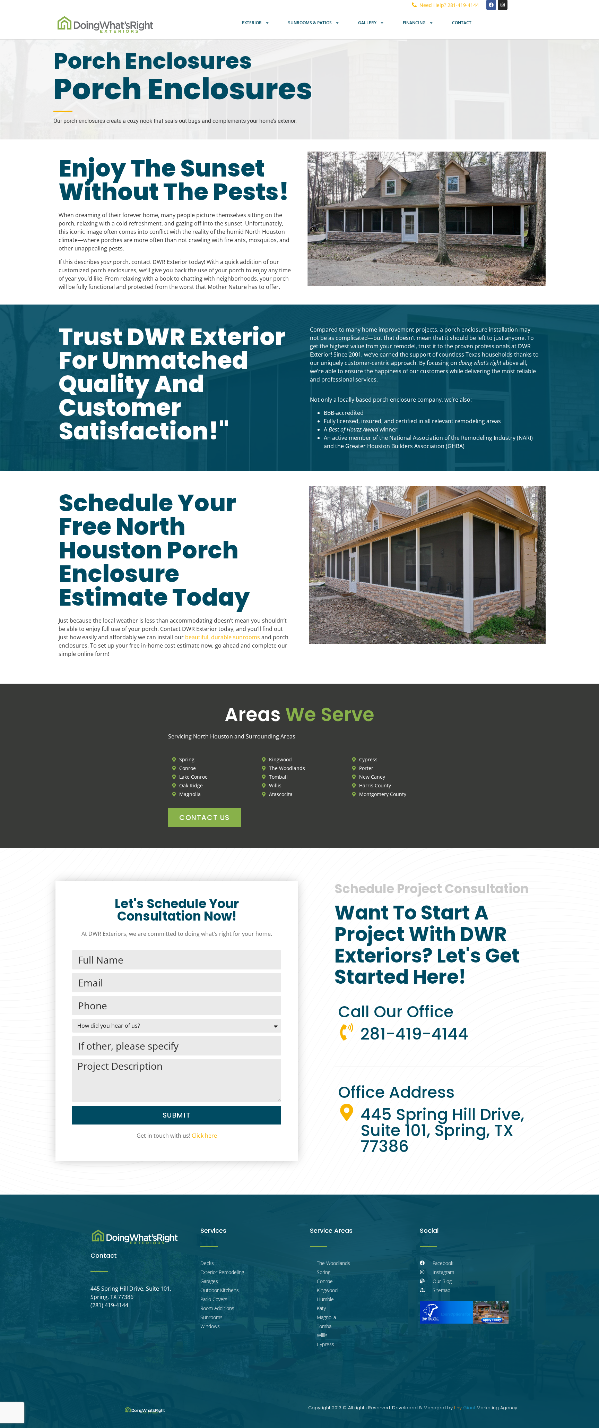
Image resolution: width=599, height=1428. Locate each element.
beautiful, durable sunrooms (222, 637)
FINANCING (414, 23)
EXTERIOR (252, 23)
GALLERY (367, 23)
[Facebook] (491, 5)
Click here (204, 1135)
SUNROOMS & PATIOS (310, 23)
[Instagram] (502, 5)
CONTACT (461, 23)
